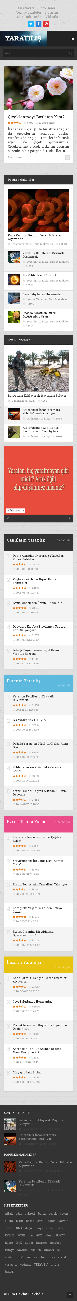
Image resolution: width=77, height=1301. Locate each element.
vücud (62, 1257)
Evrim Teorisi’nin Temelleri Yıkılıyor (40, 884)
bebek (53, 1213)
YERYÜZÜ (41, 1264)
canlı (41, 1221)
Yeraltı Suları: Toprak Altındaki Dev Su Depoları (40, 792)
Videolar (52, 16)
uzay (52, 1257)
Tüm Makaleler (28, 12)
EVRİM (9, 1235)
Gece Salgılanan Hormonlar (42, 294)
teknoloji (39, 1257)
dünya (39, 1228)
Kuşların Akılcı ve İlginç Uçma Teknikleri (34, 581)
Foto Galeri (47, 8)
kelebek (56, 1243)
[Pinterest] (46, 24)
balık (42, 1213)
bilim (9, 1221)
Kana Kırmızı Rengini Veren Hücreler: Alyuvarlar (35, 237)
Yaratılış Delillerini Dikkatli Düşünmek (43, 254)
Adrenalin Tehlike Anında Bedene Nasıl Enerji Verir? (37, 1050)
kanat (29, 1243)
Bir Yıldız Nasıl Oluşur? (39, 275)
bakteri (30, 1213)
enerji (50, 1228)
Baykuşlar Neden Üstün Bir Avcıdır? (38, 603)
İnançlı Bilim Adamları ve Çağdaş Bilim (37, 839)
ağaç (19, 1213)
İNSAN (9, 1272)
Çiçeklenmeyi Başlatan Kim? (36, 116)
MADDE (22, 1250)
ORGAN (49, 1250)
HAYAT (60, 1235)
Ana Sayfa (26, 8)
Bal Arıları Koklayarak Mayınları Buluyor (37, 395)
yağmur (25, 1264)
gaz (31, 1235)
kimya (9, 1250)
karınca (41, 1243)
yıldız (55, 1264)
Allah (9, 1213)
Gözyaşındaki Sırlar (27, 1072)
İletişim (51, 12)
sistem (10, 1257)
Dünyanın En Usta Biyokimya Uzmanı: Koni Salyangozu (40, 628)
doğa (28, 1228)
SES (59, 1250)
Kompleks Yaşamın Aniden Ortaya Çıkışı (37, 909)
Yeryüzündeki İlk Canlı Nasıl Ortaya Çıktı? (38, 862)
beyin (64, 1213)
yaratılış (11, 1264)
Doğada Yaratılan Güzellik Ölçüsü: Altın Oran (41, 314)
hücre (9, 1243)
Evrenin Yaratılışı (37, 261)
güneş (49, 1235)
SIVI (21, 1257)
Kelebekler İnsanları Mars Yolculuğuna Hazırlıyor (41, 411)
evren (61, 1228)
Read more (15, 157)
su (28, 1257)
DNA (19, 1228)
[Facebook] (38, 24)
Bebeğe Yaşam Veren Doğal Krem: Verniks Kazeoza (36, 652)
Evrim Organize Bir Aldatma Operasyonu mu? (33, 933)
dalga (51, 1221)
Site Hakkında (29, 16)
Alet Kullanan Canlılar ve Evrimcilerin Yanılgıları (41, 429)
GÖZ (39, 1235)
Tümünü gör (62, 540)
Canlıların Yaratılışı (24, 400)
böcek (30, 1221)
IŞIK (19, 1243)
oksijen (36, 1250)
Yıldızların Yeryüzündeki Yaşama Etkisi (37, 769)
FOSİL (21, 1235)
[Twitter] (31, 24)
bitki (19, 1221)
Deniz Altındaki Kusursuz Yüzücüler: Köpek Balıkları (38, 557)
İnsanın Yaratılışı (22, 244)
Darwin (63, 1221)
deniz (9, 1228)
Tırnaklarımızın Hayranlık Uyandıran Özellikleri (41, 1027)
